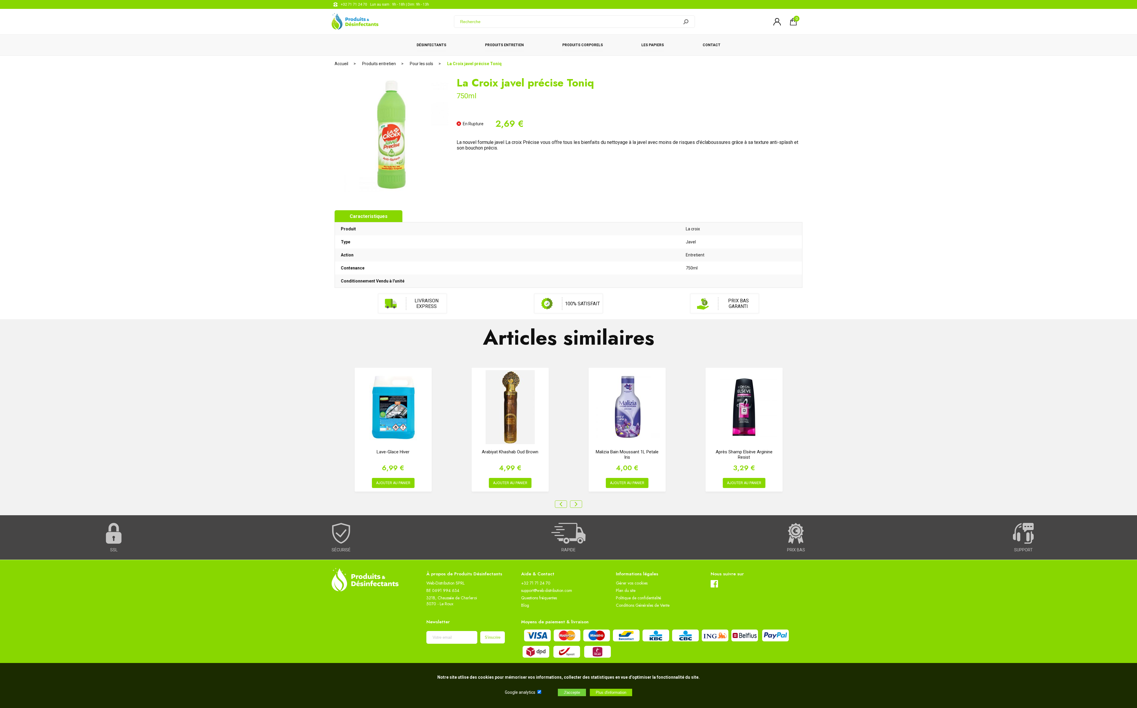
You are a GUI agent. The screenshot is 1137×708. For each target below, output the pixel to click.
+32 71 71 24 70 (354, 4)
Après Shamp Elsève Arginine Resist (744, 454)
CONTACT (711, 45)
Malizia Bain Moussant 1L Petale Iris (627, 454)
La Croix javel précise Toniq (474, 63)
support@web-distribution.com (546, 590)
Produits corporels (582, 45)
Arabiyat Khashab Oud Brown (510, 452)
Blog (525, 605)
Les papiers (652, 45)
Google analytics (520, 692)
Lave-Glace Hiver (393, 452)
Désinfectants (431, 45)
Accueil (341, 63)
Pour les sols (421, 63)
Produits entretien (504, 45)
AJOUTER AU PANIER (393, 483)
